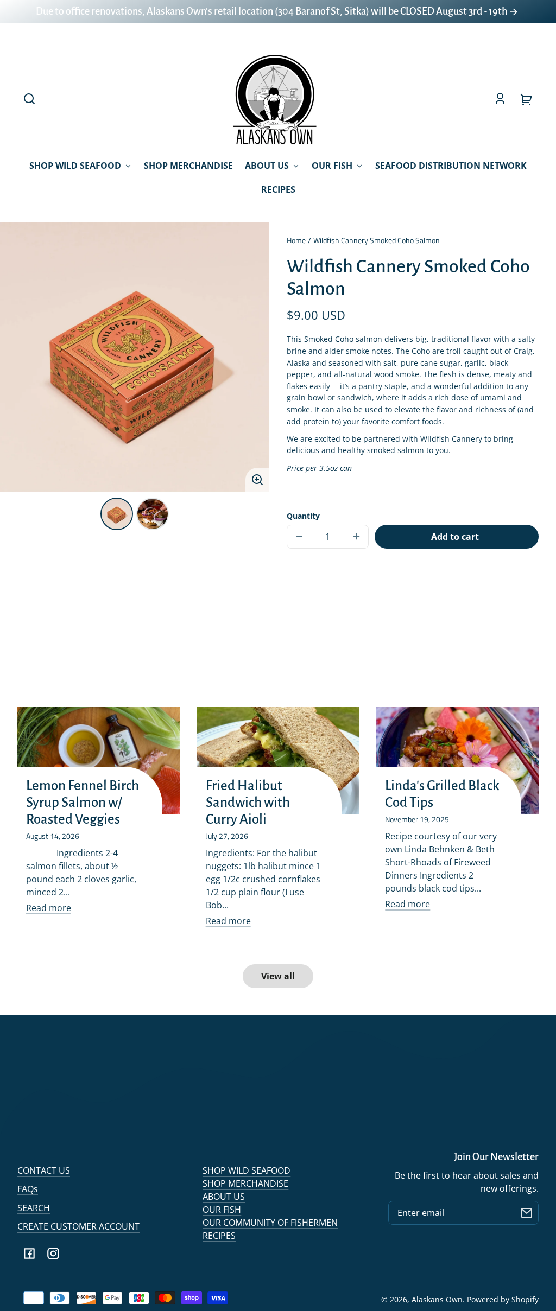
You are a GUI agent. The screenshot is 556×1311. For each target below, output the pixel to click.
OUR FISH (222, 1209)
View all (278, 976)
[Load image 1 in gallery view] (116, 514)
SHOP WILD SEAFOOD (246, 1170)
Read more (48, 908)
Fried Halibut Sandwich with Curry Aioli (248, 802)
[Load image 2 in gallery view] (152, 514)
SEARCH (33, 1208)
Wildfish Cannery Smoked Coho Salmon (376, 241)
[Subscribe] (527, 1213)
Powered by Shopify (503, 1299)
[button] (29, 99)
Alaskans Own (437, 1299)
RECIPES (219, 1236)
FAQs (27, 1189)
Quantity (303, 516)
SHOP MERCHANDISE (245, 1183)
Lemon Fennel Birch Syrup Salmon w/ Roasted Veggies (82, 802)
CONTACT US (43, 1170)
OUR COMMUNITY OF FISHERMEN (270, 1223)
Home (296, 241)
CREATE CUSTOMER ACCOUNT (78, 1226)
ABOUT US (224, 1196)
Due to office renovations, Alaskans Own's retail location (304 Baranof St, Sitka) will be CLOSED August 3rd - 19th (272, 11)
